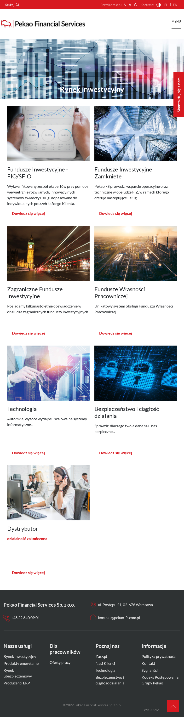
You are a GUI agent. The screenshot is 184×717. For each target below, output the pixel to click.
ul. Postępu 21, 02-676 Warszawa (125, 604)
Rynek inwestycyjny (20, 656)
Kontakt (148, 663)
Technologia (105, 670)
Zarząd (101, 656)
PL (166, 5)
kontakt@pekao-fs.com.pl (119, 617)
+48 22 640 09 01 (25, 617)
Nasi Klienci (105, 663)
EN (175, 5)
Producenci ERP (17, 683)
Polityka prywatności (159, 656)
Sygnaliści (150, 670)
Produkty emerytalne (21, 663)
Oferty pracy (60, 662)
